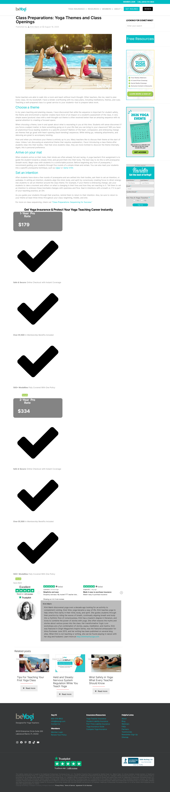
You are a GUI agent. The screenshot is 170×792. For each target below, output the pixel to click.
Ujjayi (58, 168)
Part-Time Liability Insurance (98, 724)
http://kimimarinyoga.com (88, 636)
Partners (125, 729)
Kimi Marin (34, 27)
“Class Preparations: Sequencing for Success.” (72, 202)
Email (128, 186)
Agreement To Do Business (84, 785)
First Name (130, 180)
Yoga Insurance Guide (95, 726)
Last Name (144, 180)
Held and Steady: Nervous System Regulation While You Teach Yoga (65, 682)
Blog (123, 721)
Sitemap (125, 737)
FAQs (124, 726)
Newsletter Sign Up (130, 734)
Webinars (125, 724)
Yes (138, 200)
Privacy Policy (59, 785)
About (124, 719)
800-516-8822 (57, 719)
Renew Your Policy (58, 735)
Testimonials (127, 732)
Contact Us (55, 724)
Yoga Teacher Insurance (96, 719)
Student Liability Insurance (97, 721)
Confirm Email (131, 192)
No (145, 200)
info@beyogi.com (58, 721)
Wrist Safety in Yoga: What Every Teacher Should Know (101, 680)
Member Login (129, 2)
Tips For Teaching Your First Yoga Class (30, 679)
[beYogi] (21, 9)
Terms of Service (70, 785)
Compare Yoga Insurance (96, 729)
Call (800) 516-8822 (146, 2)
